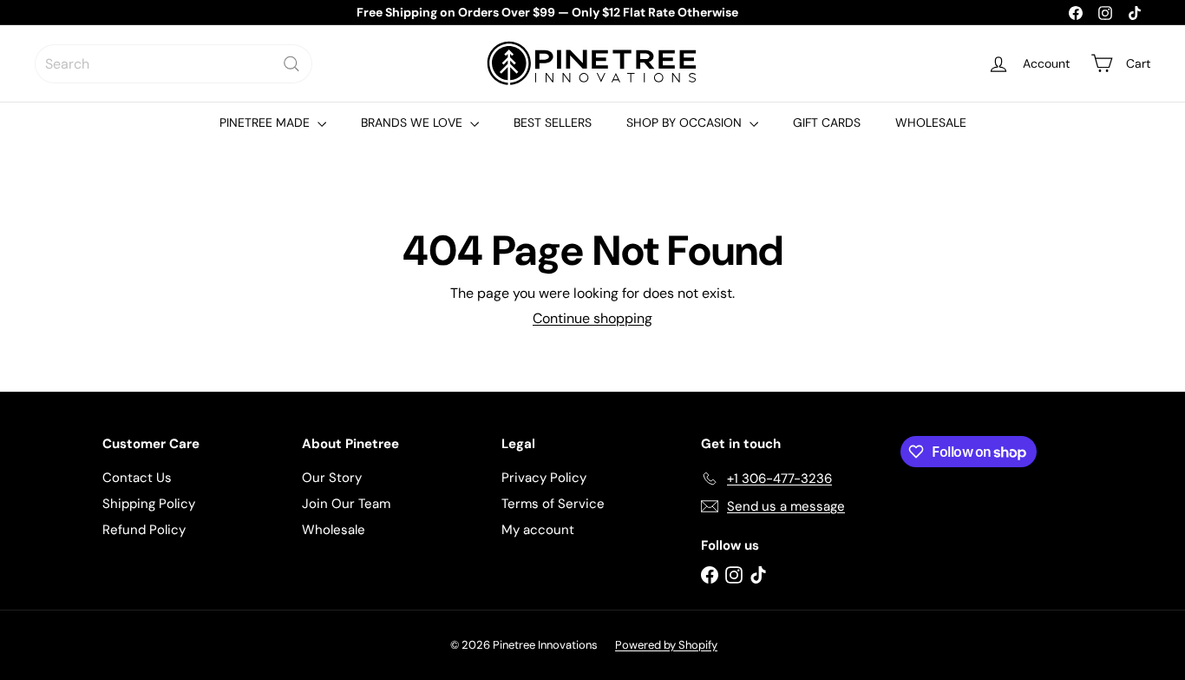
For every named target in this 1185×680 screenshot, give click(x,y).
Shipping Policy (148, 503)
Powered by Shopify (666, 644)
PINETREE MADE (266, 122)
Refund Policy (144, 529)
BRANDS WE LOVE (413, 122)
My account (537, 529)
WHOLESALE (930, 122)
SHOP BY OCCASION (685, 122)
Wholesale (333, 529)
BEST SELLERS (553, 122)
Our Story (332, 477)
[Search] (291, 63)
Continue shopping (592, 318)
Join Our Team (346, 503)
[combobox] (173, 63)
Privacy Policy (543, 477)
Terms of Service (553, 503)
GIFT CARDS (827, 122)
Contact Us (137, 477)
